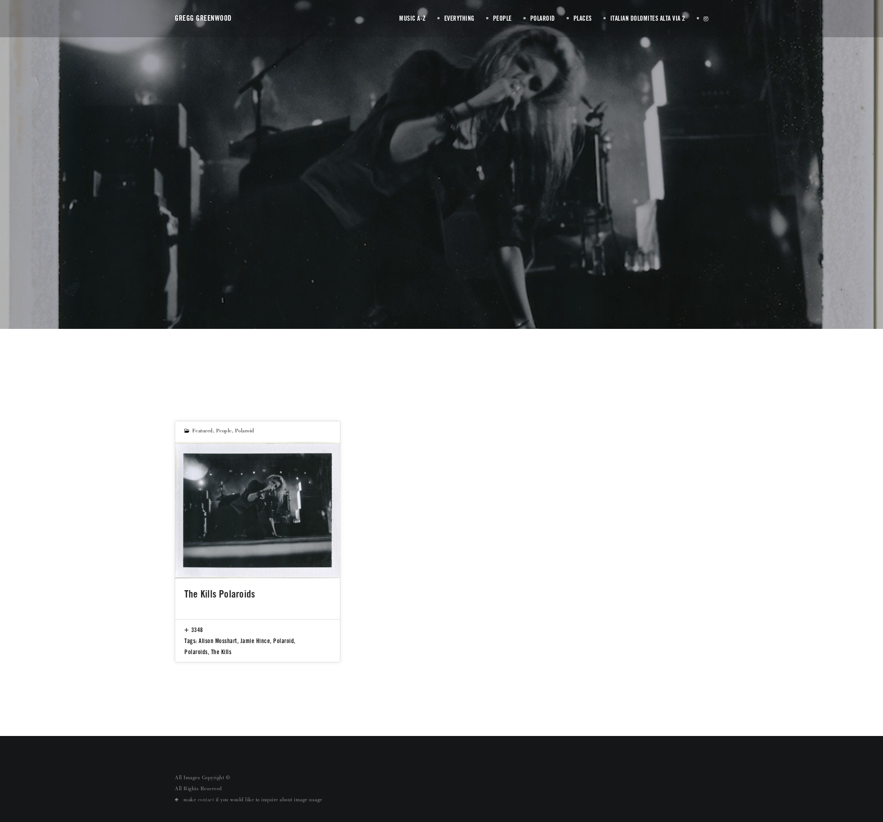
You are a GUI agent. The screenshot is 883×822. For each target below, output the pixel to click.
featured (202, 431)
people (224, 431)
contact (206, 800)
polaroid (244, 431)
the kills (221, 651)
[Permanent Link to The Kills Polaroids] (257, 510)
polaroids (196, 651)
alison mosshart (218, 640)
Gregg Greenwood (203, 18)
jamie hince (255, 640)
